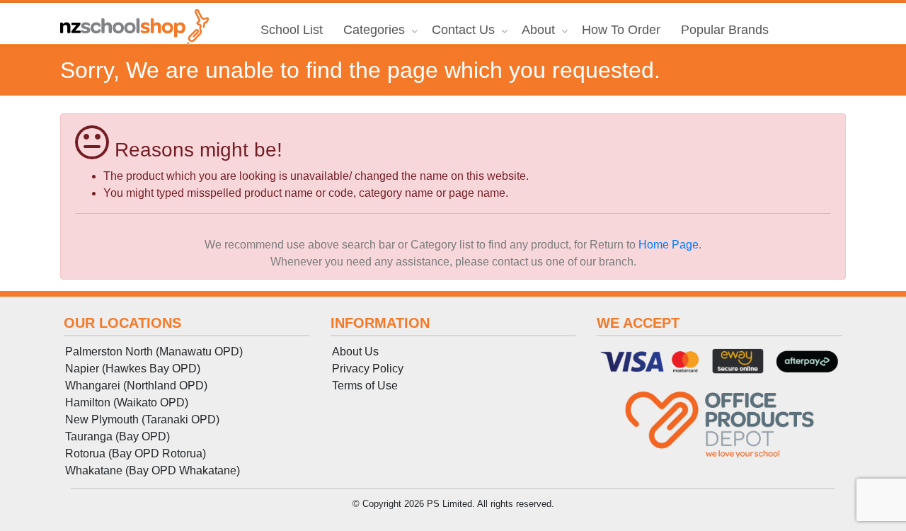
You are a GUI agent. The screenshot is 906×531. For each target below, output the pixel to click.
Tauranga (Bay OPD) (117, 436)
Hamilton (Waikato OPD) (126, 402)
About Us (355, 352)
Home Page (668, 245)
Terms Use (365, 385)
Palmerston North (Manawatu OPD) (154, 352)
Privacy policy (367, 368)
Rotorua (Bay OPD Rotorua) (135, 453)
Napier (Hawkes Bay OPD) (132, 368)
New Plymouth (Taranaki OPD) (142, 419)
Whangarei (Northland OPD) (136, 385)
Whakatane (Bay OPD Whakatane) (152, 470)
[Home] (134, 27)
